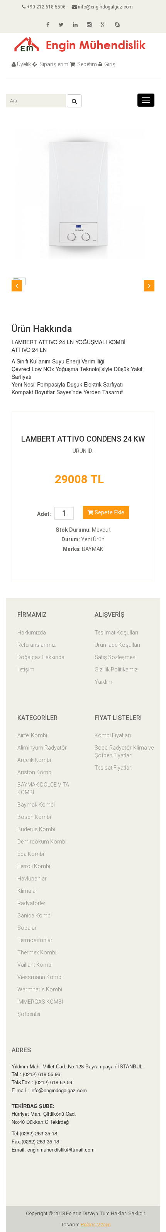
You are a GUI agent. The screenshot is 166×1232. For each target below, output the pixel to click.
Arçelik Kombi (34, 760)
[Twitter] (61, 24)
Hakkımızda (31, 632)
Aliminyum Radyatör (42, 748)
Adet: (44, 514)
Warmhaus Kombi (39, 989)
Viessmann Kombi (40, 977)
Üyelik (24, 64)
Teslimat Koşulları (116, 632)
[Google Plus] (103, 24)
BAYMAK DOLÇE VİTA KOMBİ (43, 788)
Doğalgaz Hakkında (40, 657)
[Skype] (117, 24)
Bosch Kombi (34, 817)
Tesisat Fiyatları (113, 768)
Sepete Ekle (108, 512)
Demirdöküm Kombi (41, 842)
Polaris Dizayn (96, 1224)
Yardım (103, 682)
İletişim (25, 669)
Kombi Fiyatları (113, 735)
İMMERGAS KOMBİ (40, 1002)
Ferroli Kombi (33, 866)
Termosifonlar (35, 940)
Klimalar (27, 891)
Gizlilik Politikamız (116, 669)
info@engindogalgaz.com (105, 7)
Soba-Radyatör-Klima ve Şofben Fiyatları (124, 751)
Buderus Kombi (36, 829)
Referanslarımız (36, 645)
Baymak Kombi (36, 805)
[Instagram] (89, 24)
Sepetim (86, 64)
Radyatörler (31, 903)
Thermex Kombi (36, 952)
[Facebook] (47, 24)
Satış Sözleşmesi (116, 657)
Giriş (109, 64)
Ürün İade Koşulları (117, 645)
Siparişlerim (53, 64)
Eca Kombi (30, 854)
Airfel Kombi (32, 735)
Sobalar (27, 928)
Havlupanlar (32, 878)
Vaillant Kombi (35, 965)
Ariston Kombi (35, 772)
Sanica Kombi (34, 915)
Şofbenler (29, 1014)
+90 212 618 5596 (45, 7)
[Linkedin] (75, 24)
